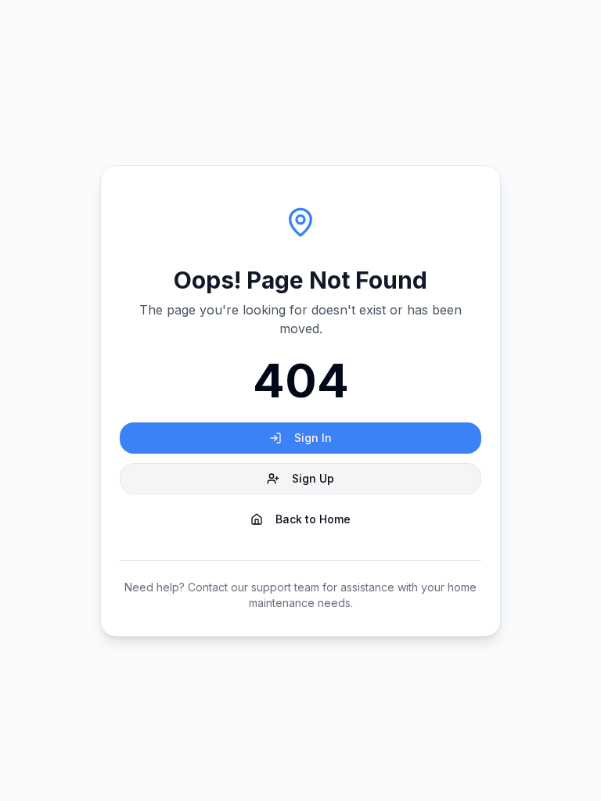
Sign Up (313, 478)
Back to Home (313, 519)
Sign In (313, 437)
